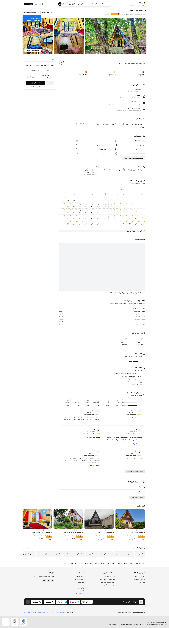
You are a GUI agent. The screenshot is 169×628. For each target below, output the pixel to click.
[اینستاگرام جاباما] (44, 580)
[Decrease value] (28, 77)
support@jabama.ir (43, 612)
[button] (115, 36)
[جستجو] (60, 4)
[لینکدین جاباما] (52, 580)
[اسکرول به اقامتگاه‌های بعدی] (24, 506)
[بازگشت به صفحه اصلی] (28, 602)
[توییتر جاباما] (48, 580)
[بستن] (24, 17)
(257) (138, 14)
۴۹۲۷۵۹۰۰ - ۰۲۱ (60, 612)
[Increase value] (33, 77)
